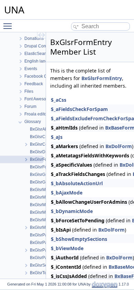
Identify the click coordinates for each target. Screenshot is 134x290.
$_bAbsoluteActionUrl (77, 183)
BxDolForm (118, 146)
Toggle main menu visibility (9, 26)
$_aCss (58, 100)
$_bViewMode (67, 248)
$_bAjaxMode (66, 192)
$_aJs (57, 137)
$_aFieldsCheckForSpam (79, 109)
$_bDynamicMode (72, 211)
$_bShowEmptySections (79, 239)
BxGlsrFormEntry (101, 78)
